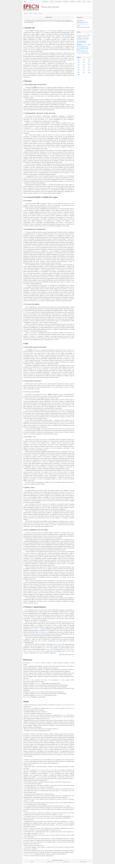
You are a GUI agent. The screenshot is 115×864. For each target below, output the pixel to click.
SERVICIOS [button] (72, 1)
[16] (70, 354)
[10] (66, 266)
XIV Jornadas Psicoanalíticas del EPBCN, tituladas (39, 21)
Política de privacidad (83, 861)
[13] (29, 330)
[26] (66, 508)
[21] (49, 368)
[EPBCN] (24, 1)
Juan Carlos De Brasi (68, 649)
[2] (59, 37)
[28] (28, 519)
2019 (84, 65)
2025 (84, 60)
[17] (63, 356)
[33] (30, 618)
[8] (70, 235)
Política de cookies (66, 861)
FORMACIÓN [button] (45, 1)
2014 (79, 70)
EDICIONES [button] (65, 1)
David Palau (79, 38)
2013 (84, 70)
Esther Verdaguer (86, 38)
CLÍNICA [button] (51, 1)
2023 (79, 62)
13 (64, 30)
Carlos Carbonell (50, 649)
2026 (82, 20)
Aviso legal (49, 861)
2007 (84, 72)
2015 (89, 67)
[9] (66, 238)
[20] (34, 361)
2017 (79, 67)
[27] (51, 512)
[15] (65, 351)
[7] (61, 192)
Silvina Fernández (27, 651)
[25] (44, 473)
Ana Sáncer (79, 35)
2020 (79, 65)
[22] (58, 377)
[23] (46, 394)
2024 (89, 60)
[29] (55, 564)
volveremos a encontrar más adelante (32, 129)
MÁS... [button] (89, 1)
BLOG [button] (84, 1)
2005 (79, 74)
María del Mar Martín (39, 651)
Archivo (35, 13)
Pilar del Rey (83, 51)
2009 (79, 72)
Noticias (40, 13)
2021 (89, 62)
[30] (58, 587)
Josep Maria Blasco (82, 27)
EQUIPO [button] (78, 1)
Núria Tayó (83, 50)
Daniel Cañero (85, 37)
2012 (89, 70)
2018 (89, 65)
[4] (64, 68)
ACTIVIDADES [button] (58, 1)
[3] (39, 42)
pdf (88, 27)
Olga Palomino (58, 644)
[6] (50, 179)
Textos (25, 13)
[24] (73, 444)
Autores (30, 13)
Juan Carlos (28, 854)
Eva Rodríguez (80, 39)
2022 (84, 62)
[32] (27, 600)
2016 (84, 67)
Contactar (32, 861)
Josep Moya (85, 44)
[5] (64, 87)
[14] (63, 349)
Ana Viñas (84, 35)
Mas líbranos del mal (83, 23)
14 (27, 783)
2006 (89, 72)
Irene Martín (86, 39)
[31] (32, 588)
